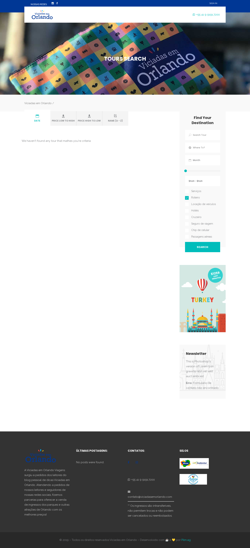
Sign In (213, 3)
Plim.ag (186, 540)
